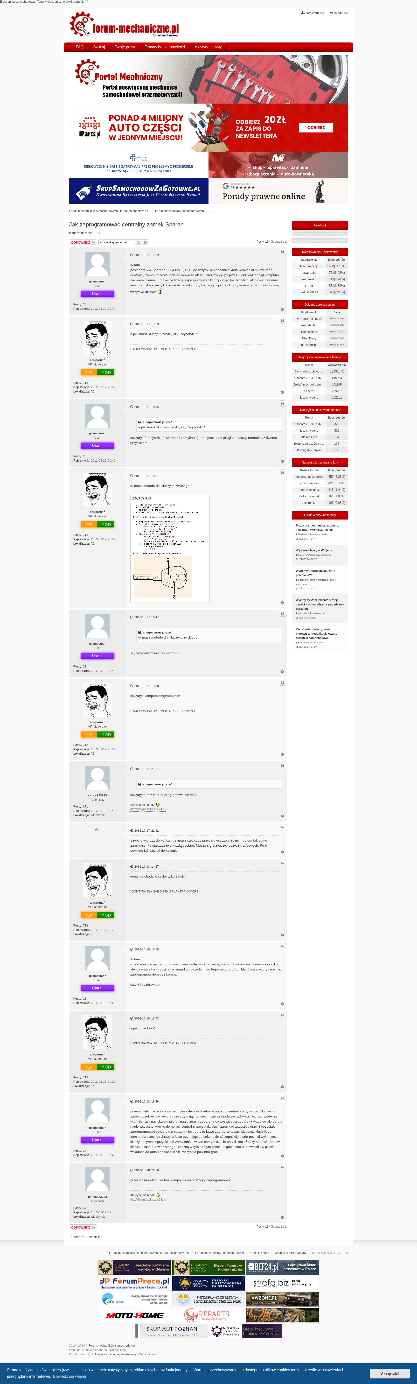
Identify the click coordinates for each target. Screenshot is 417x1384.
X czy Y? (309, 391)
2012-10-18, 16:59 (146, 949)
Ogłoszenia (318, 642)
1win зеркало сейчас (309, 319)
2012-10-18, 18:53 (146, 1018)
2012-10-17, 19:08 (146, 686)
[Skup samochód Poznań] (134, 1315)
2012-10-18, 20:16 (146, 1170)
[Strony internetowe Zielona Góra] (134, 1299)
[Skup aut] (138, 191)
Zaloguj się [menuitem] (341, 13)
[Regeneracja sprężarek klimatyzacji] (208, 1315)
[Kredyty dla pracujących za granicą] (208, 1283)
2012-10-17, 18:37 (146, 476)
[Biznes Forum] (282, 1267)
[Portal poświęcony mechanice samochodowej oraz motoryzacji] (208, 79)
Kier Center (303, 642)
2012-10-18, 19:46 (146, 1101)
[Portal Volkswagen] (282, 1299)
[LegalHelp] (278, 191)
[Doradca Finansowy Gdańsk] (134, 1267)
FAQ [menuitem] (79, 47)
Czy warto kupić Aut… (309, 371)
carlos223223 (97, 795)
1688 (330, 266)
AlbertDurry (308, 338)
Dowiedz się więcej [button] (69, 1376)
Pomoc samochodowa (309, 476)
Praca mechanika (309, 490)
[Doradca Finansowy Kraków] (208, 1267)
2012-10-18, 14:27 (146, 866)
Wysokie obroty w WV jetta (314, 550)
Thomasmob (309, 332)
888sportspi (309, 345)
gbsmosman (97, 281)
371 (85, 806)
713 (85, 383)
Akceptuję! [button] (390, 1374)
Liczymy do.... (309, 397)
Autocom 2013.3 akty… (309, 378)
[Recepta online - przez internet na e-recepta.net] (138, 165)
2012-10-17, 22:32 (146, 830)
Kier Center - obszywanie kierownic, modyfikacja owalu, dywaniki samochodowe (316, 634)
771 (331, 272)
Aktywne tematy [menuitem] (208, 47)
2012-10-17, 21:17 (146, 769)
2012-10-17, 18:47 (146, 617)
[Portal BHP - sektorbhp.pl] (208, 1299)
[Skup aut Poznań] (278, 165)
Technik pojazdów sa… (309, 443)
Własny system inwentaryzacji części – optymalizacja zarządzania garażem (320, 604)
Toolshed (302, 534)
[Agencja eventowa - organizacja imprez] (282, 1315)
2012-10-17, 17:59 (146, 324)
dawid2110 (309, 272)
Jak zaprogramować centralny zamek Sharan (126, 224)
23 (84, 304)
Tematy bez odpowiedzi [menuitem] (165, 47)
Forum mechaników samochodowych (113, 1345)
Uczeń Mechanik (306, 580)
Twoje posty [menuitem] (125, 47)
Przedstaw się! (309, 483)
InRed (309, 286)
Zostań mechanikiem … (308, 384)
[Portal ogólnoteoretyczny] (282, 1283)
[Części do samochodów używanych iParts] (208, 128)
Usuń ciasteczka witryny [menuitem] (290, 1253)
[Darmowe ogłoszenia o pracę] (134, 1283)
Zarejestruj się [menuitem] (315, 13)
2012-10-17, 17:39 (146, 255)
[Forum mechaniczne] (124, 25)
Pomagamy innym (309, 450)
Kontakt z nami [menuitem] (259, 1253)
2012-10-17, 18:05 (146, 407)
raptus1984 (92, 233)
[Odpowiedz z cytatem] (283, 251)
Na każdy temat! (309, 496)
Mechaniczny (309, 266)
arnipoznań (97, 360)
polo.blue (302, 613)
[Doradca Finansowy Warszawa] (245, 1331)
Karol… (301, 555)
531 (331, 286)
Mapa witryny (147, 1354)
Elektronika (309, 503)
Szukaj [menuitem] (99, 47)
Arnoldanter (309, 325)
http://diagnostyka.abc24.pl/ (148, 809)
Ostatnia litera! (308, 437)
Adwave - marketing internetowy (116, 1354)
